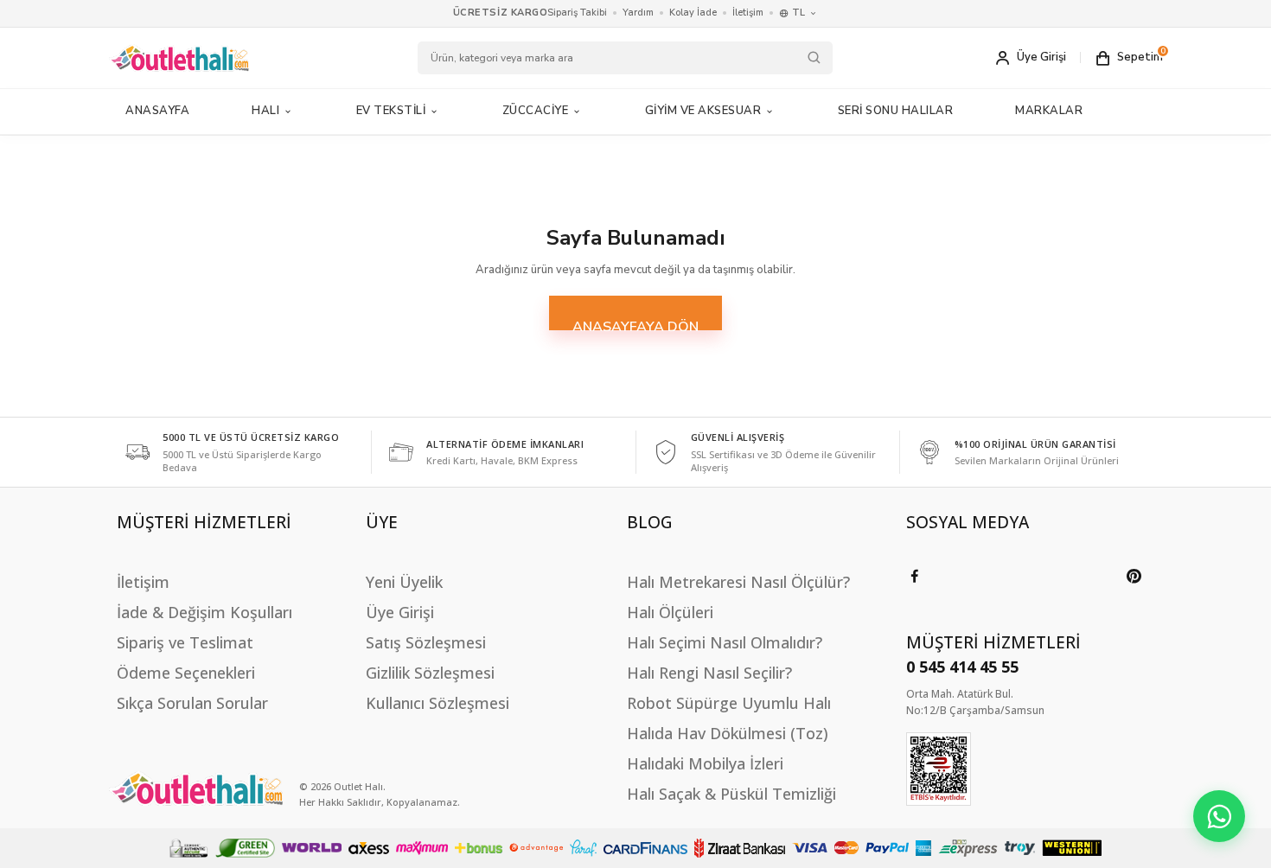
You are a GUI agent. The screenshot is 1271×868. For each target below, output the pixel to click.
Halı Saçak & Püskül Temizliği (731, 793)
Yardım (638, 12)
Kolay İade (693, 12)
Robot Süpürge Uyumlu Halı (729, 702)
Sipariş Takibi (577, 12)
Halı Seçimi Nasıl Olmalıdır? (724, 642)
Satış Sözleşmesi (426, 642)
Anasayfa (157, 110)
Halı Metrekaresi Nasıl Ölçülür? (738, 581)
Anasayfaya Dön (635, 323)
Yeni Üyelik (404, 581)
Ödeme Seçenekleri (186, 672)
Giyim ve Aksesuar (703, 110)
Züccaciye (535, 110)
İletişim (747, 12)
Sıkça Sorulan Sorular (192, 702)
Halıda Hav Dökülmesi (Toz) (727, 733)
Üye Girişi (400, 612)
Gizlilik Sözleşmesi (430, 672)
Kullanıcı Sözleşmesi (437, 702)
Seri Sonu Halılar (896, 110)
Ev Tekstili (391, 110)
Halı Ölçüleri (670, 612)
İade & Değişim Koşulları (204, 612)
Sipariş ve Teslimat (185, 642)
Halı (265, 110)
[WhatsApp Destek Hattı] (1219, 816)
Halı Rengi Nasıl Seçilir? (709, 672)
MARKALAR (1049, 110)
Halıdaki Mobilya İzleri (705, 763)
